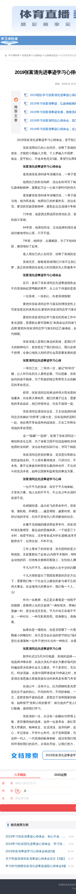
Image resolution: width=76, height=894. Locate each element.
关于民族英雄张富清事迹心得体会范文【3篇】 (36, 858)
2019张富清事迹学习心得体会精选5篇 (30, 851)
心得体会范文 (51, 55)
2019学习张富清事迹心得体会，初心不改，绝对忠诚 (37, 836)
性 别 (7, 790)
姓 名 (7, 783)
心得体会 (37, 55)
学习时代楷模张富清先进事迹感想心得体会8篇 (36, 866)
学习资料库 (14, 55)
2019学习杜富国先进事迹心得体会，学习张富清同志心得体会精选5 (37, 843)
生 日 (7, 798)
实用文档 (26, 55)
